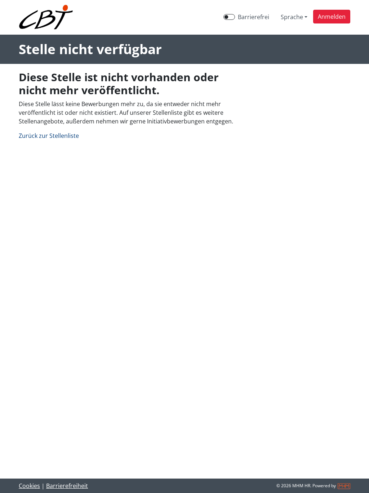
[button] (331, 16)
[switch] (229, 17)
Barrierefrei (253, 17)
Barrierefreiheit (67, 486)
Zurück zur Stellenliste (49, 136)
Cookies (29, 486)
